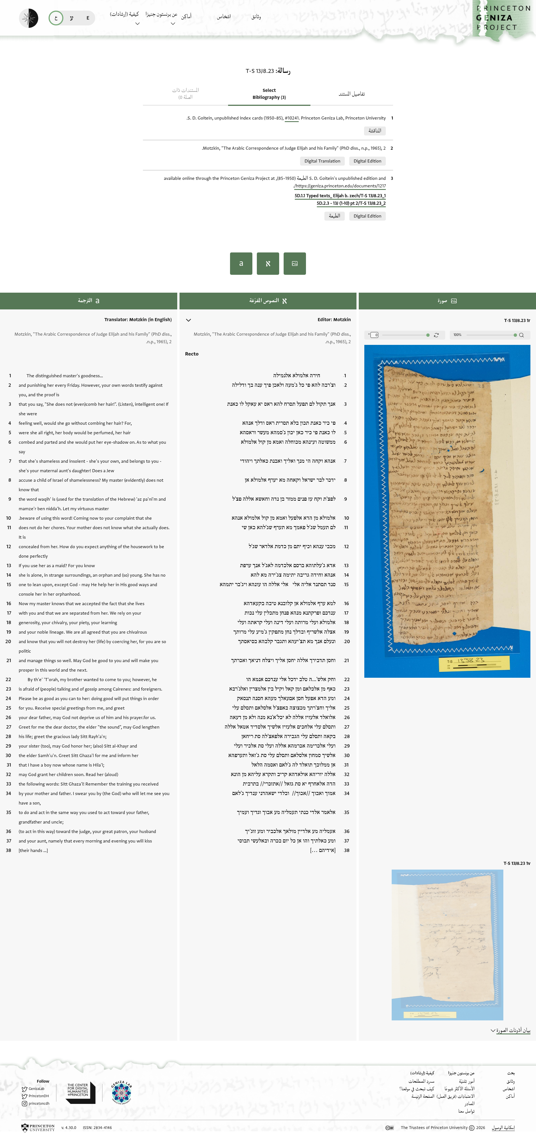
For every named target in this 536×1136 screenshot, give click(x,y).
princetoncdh (39, 1103)
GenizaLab (36, 1089)
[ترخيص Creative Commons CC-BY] (389, 1128)
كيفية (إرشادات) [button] (124, 14)
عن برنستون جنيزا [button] (161, 14)
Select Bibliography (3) (269, 94)
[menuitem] (268, 19)
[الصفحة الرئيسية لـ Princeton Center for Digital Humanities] (75, 1092)
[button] (504, 21)
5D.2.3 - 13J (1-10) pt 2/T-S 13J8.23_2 (351, 203)
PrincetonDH (39, 1096)
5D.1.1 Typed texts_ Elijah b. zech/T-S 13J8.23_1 (340, 196)
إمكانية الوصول (503, 1127)
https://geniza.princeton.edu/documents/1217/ (340, 186)
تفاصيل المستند (352, 94)
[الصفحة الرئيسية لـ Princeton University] (38, 1128)
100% (457, 335)
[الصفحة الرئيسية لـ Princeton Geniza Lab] (117, 1092)
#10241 (292, 118)
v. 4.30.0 (68, 1127)
